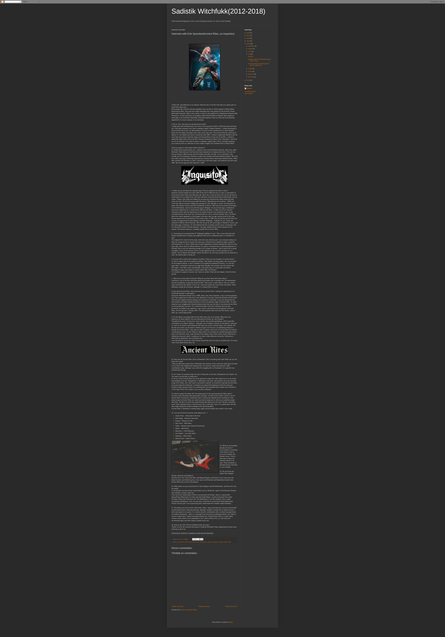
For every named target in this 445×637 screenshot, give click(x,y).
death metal (195, 542)
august (250, 49)
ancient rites (181, 542)
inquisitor (214, 542)
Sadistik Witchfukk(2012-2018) (218, 11)
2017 (248, 35)
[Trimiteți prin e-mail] (193, 539)
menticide (220, 542)
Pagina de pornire (204, 606)
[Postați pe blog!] (195, 539)
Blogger (230, 622)
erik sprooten (203, 542)
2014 (248, 41)
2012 (248, 80)
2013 (248, 43)
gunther (210, 542)
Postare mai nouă (177, 606)
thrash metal (227, 542)
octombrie (251, 46)
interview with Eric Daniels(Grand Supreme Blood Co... (258, 64)
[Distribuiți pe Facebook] (200, 539)
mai (249, 54)
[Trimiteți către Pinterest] (202, 539)
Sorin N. (249, 88)
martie (250, 71)
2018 (248, 33)
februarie (251, 74)
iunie (250, 51)
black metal (188, 542)
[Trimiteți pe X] (198, 539)
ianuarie (251, 77)
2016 (248, 38)
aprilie (250, 68)
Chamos (250, 56)
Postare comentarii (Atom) (189, 610)
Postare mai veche (231, 606)
